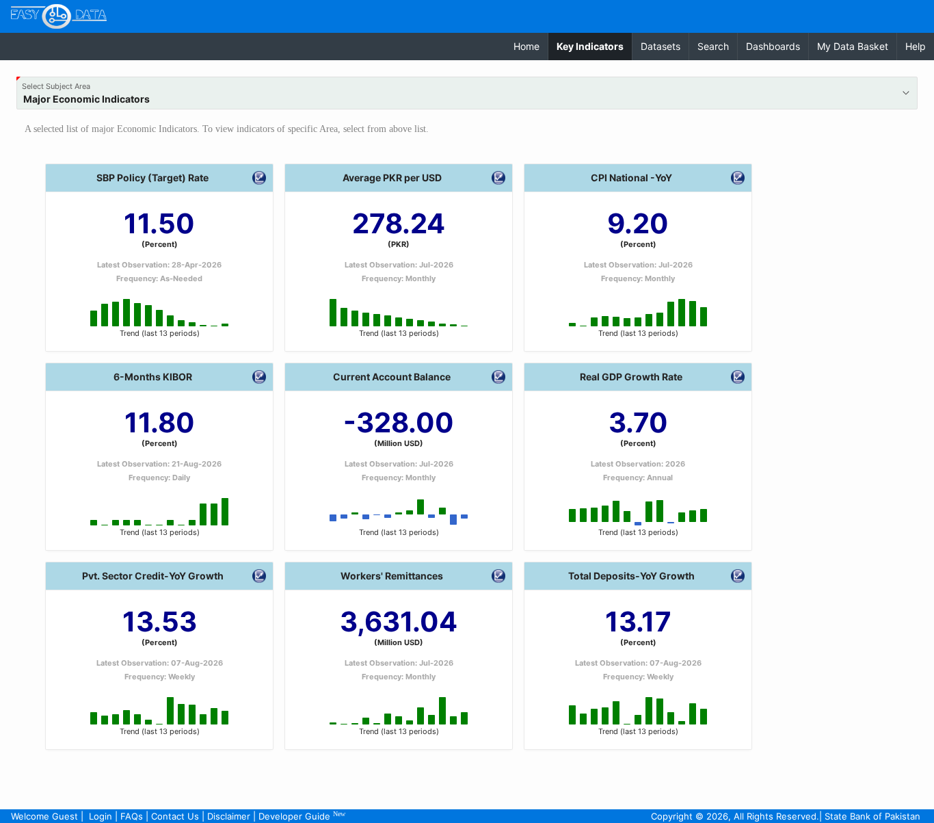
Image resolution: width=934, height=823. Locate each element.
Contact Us (175, 816)
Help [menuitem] (915, 46)
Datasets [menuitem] (660, 46)
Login (100, 816)
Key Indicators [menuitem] (594, 46)
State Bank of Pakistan (872, 816)
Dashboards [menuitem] (773, 46)
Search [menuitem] (713, 46)
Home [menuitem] (526, 46)
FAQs (131, 816)
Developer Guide (301, 816)
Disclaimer (228, 816)
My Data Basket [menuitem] (852, 46)
